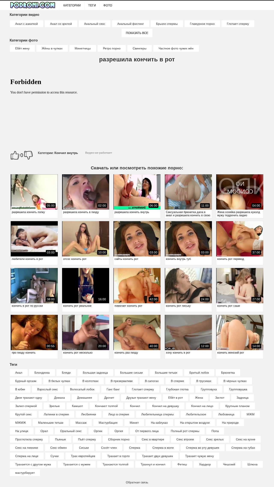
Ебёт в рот (175, 397)
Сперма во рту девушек (202, 447)
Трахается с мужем (76, 464)
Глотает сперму (238, 23)
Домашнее (84, 397)
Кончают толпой (106, 406)
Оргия (119, 431)
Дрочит (109, 397)
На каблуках (159, 422)
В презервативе (122, 381)
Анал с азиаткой (26, 23)
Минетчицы (83, 48)
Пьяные (60, 439)
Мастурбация (108, 422)
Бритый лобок (199, 372)
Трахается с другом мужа (33, 464)
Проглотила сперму (29, 439)
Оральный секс (71, 431)
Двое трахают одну (28, 397)
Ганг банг (113, 389)
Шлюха (252, 464)
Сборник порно (119, 439)
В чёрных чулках (235, 381)
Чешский (229, 464)
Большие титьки (166, 372)
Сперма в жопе (163, 447)
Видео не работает (98, 152)
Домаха (59, 397)
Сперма (134, 447)
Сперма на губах (243, 447)
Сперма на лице (26, 456)
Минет (134, 422)
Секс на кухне (245, 439)
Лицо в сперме (118, 414)
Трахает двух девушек (157, 456)
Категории (72, 5)
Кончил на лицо (202, 406)
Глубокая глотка (177, 389)
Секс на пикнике (26, 447)
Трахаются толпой (115, 464)
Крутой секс (23, 414)
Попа (215, 431)
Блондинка (42, 372)
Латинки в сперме (56, 414)
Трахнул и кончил (153, 464)
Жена (199, 397)
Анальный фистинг (130, 23)
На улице (21, 431)
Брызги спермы (167, 23)
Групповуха (209, 389)
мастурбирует (25, 472)
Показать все (137, 33)
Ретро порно (112, 48)
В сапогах (152, 381)
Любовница (226, 414)
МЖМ (251, 414)
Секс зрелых (215, 439)
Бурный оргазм (25, 381)
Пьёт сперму (87, 439)
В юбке (20, 389)
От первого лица (147, 431)
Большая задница (95, 372)
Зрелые (54, 406)
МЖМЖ (20, 422)
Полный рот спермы (185, 431)
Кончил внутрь (66, 153)
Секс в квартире (153, 439)
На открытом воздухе (195, 422)
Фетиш (182, 464)
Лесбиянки (88, 414)
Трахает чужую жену (199, 456)
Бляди (66, 372)
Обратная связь (137, 482)
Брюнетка (228, 372)
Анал (18, 372)
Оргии (98, 431)
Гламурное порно (202, 23)
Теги (92, 5)
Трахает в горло (118, 456)
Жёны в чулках (52, 48)
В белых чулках (59, 381)
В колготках (90, 381)
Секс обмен (58, 447)
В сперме (177, 381)
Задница (243, 397)
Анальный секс (94, 23)
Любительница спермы (157, 414)
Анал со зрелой (61, 23)
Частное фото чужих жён (176, 48)
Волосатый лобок (82, 389)
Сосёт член (109, 447)
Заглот (219, 397)
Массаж (81, 422)
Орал (44, 431)
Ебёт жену (22, 48)
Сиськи (84, 447)
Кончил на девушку (165, 406)
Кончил (135, 406)
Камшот (77, 406)
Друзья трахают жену (141, 397)
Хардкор (205, 464)
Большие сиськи (131, 372)
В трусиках (203, 381)
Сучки (55, 456)
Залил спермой (26, 406)
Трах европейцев (83, 456)
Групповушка (238, 389)
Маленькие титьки (50, 422)
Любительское (196, 414)
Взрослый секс (47, 389)
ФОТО (107, 5)
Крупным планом (237, 406)
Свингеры (139, 48)
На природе (230, 422)
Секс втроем (185, 439)
